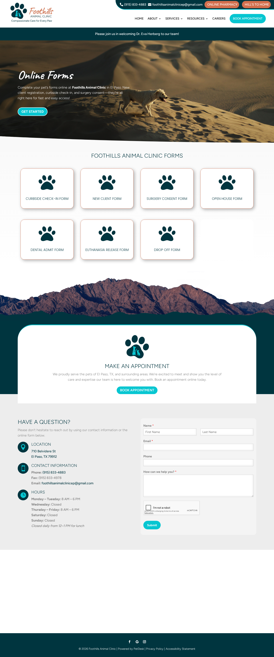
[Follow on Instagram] (144, 642)
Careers (219, 18)
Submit (152, 525)
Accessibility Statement (180, 648)
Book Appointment (247, 18)
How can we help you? (160, 472)
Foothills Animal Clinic (89, 87)
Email (148, 441)
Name (148, 425)
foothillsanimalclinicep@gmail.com (67, 483)
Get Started (32, 112)
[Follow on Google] (137, 642)
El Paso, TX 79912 (44, 457)
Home (139, 18)
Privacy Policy (154, 648)
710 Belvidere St (43, 451)
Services (172, 18)
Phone (147, 456)
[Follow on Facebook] (130, 642)
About (153, 18)
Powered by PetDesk (131, 648)
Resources (195, 18)
